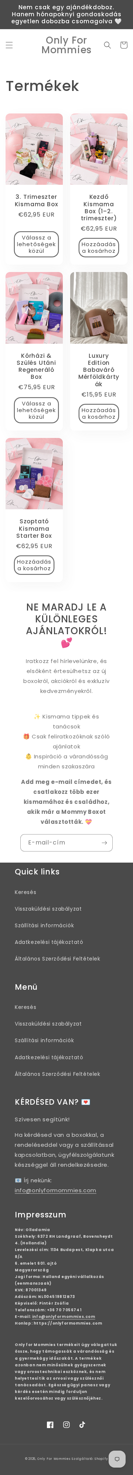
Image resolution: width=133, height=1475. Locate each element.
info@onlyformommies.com (55, 1190)
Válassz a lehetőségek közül (36, 244)
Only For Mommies (53, 1459)
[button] (9, 45)
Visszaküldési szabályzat (48, 908)
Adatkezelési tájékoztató (49, 942)
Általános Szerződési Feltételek (57, 958)
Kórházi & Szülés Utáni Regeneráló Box (36, 366)
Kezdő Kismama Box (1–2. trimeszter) (99, 207)
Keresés (25, 892)
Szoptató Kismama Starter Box (34, 528)
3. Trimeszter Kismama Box (36, 200)
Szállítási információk (44, 925)
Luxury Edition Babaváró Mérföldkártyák (98, 370)
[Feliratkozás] (104, 843)
